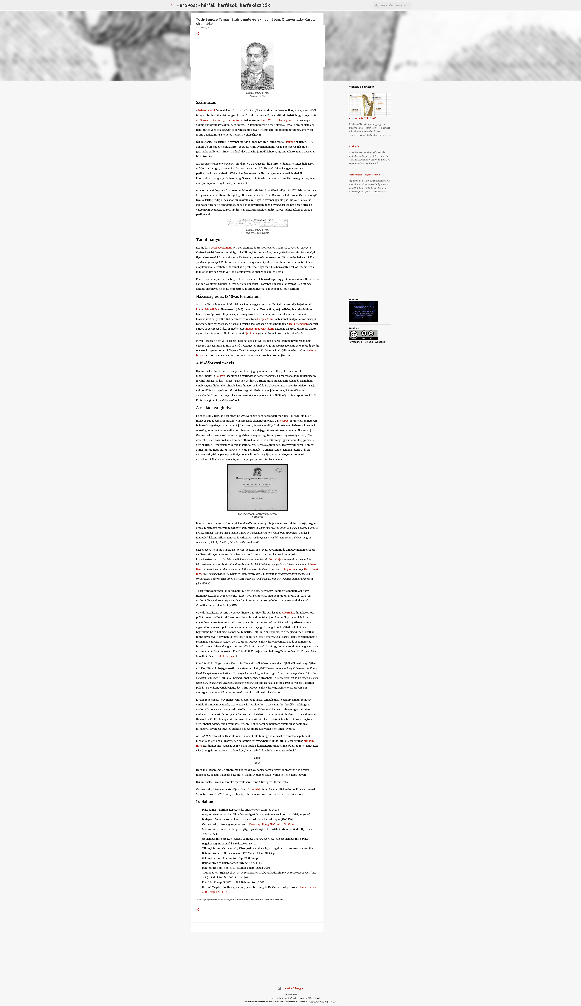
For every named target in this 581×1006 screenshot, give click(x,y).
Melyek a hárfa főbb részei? (362, 118)
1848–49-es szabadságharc (277, 120)
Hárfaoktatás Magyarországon (364, 174)
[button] (198, 34)
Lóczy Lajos (276, 559)
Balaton (220, 375)
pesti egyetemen (221, 247)
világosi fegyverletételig (259, 328)
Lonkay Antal (287, 569)
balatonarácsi (206, 110)
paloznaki (287, 612)
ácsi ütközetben (298, 323)
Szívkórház (255, 789)
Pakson (290, 141)
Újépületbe (251, 333)
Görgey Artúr (265, 319)
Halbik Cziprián (226, 656)
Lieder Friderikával (208, 309)
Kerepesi (283, 420)
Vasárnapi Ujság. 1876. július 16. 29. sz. (272, 824)
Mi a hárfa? (354, 146)
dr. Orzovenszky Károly (210, 120)
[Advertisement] (257, 958)
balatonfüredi (234, 120)
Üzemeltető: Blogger (292, 988)
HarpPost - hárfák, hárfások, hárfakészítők (223, 5)
